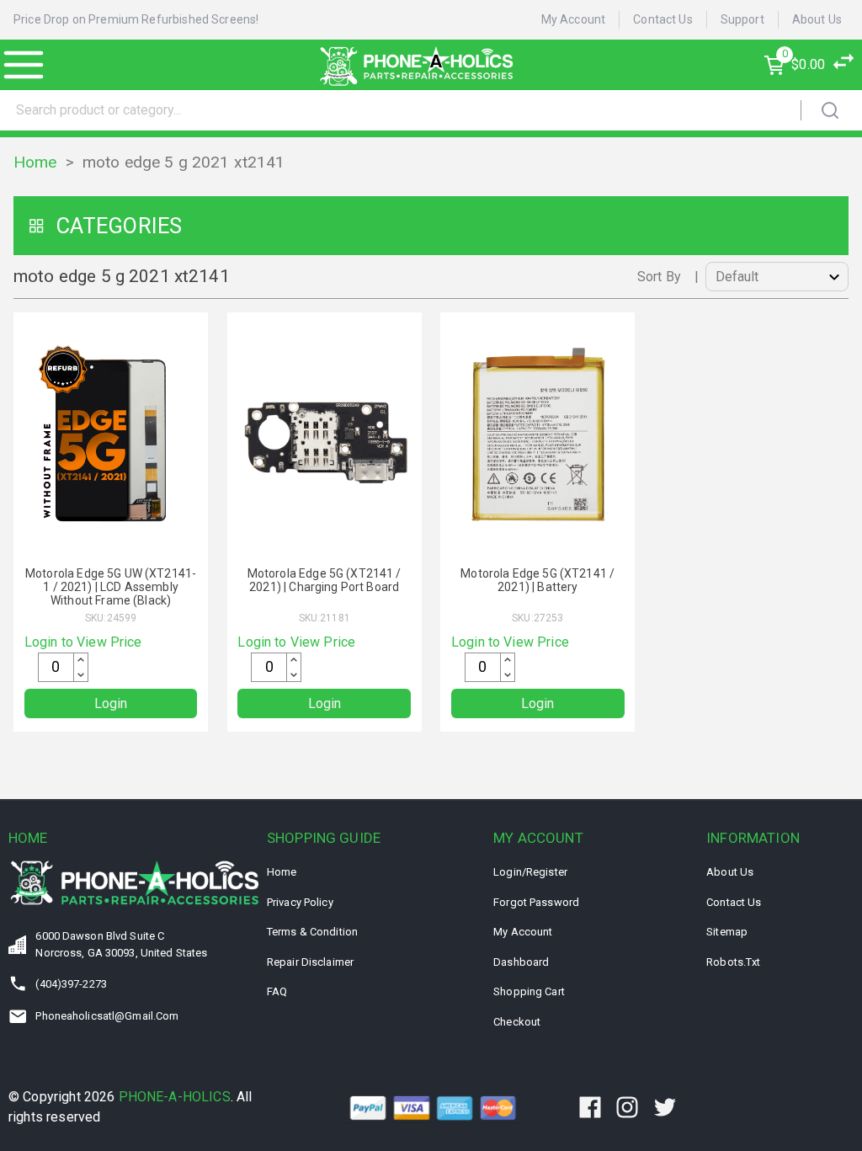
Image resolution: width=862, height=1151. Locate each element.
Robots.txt (733, 962)
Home (35, 162)
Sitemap (727, 931)
